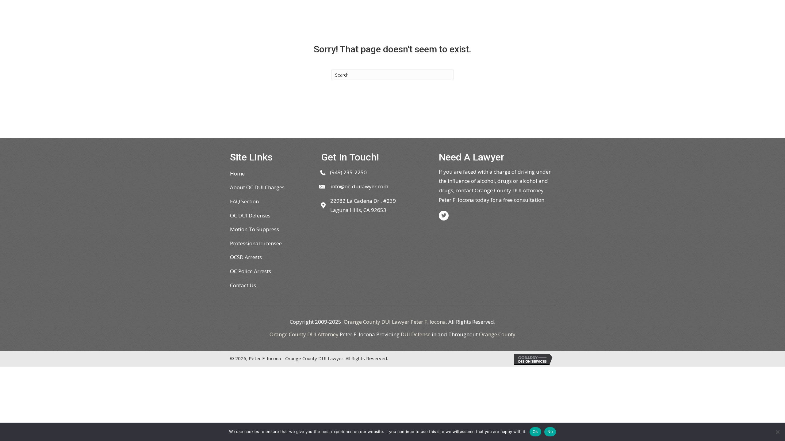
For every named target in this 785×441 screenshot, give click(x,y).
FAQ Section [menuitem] (244, 201)
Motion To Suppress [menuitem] (254, 229)
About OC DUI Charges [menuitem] (257, 187)
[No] (777, 432)
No (550, 431)
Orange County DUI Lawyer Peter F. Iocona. (395, 321)
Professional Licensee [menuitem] (256, 243)
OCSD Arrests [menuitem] (246, 257)
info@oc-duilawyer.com (359, 186)
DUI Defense (416, 334)
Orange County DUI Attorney (304, 334)
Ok (535, 431)
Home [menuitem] (237, 173)
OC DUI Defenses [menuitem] (250, 215)
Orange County (497, 334)
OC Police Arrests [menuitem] (250, 271)
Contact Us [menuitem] (243, 285)
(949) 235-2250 (348, 172)
